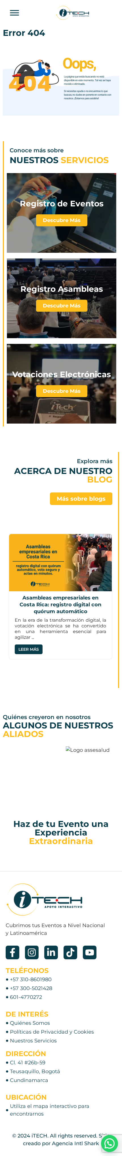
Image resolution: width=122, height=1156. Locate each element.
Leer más (28, 649)
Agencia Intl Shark (75, 1143)
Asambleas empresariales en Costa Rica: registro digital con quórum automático (60, 605)
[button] (109, 1143)
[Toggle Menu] (14, 12)
